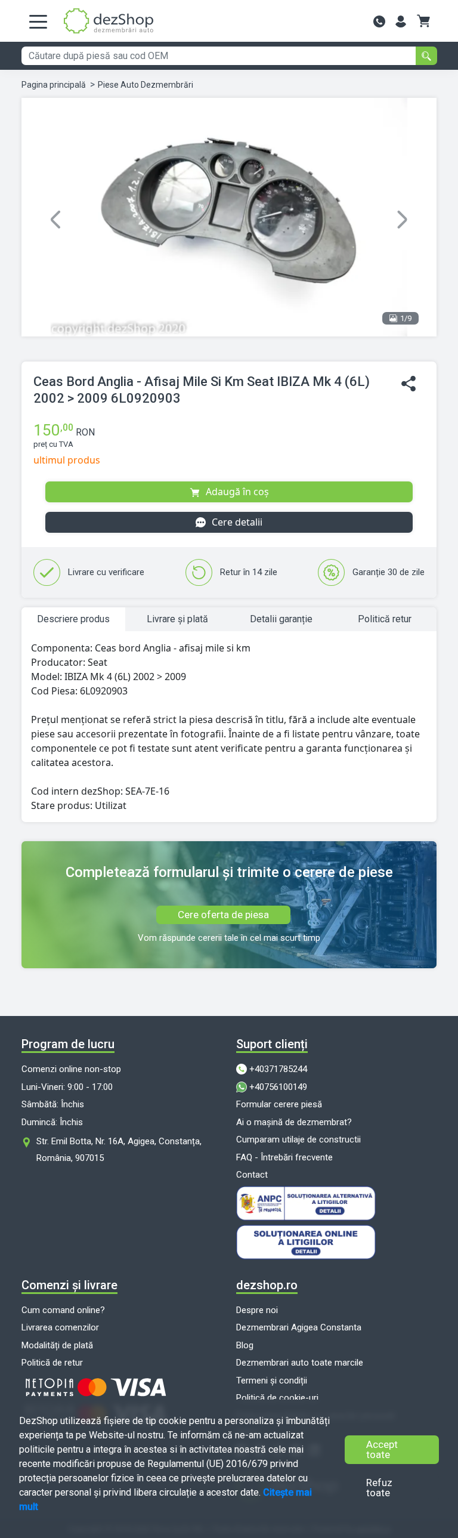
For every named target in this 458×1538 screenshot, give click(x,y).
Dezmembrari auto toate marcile (299, 1362)
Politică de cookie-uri (277, 1397)
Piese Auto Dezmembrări (145, 84)
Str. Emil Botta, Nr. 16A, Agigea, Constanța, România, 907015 (119, 1149)
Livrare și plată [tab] (177, 619)
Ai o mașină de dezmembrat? (294, 1122)
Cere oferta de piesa (223, 915)
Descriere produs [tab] (73, 619)
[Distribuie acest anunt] (408, 384)
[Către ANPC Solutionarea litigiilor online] (336, 1203)
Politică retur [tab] (384, 619)
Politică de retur (52, 1362)
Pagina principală (53, 84)
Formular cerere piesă (279, 1104)
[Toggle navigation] (38, 21)
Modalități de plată (57, 1345)
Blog (244, 1345)
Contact (252, 1174)
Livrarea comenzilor (60, 1327)
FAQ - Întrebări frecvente (284, 1157)
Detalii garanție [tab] (281, 619)
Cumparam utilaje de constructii (298, 1139)
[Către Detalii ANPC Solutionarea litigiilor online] (336, 1242)
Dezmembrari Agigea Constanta (298, 1327)
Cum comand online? (63, 1310)
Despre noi (257, 1310)
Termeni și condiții (271, 1380)
